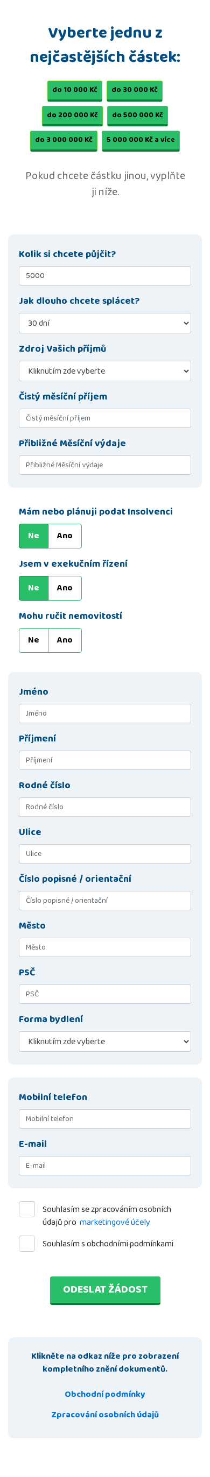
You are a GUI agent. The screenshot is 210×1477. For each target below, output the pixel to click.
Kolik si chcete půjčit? (67, 254)
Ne (33, 536)
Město (32, 926)
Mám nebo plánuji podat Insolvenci (96, 512)
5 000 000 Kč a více (141, 140)
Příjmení (37, 739)
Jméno (33, 692)
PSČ (27, 973)
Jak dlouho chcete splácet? (79, 301)
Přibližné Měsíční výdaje (72, 444)
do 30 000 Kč (134, 90)
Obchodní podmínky (105, 1394)
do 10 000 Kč (74, 90)
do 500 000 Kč (137, 115)
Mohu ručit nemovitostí (70, 616)
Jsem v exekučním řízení (73, 564)
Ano (65, 536)
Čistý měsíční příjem (63, 397)
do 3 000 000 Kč (64, 140)
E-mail (33, 1144)
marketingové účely (115, 1222)
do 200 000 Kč (72, 115)
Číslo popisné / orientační (75, 879)
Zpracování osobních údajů (105, 1415)
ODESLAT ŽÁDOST (105, 1289)
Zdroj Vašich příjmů (62, 349)
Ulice (30, 832)
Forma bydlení (51, 1019)
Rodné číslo (45, 786)
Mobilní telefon (53, 1097)
